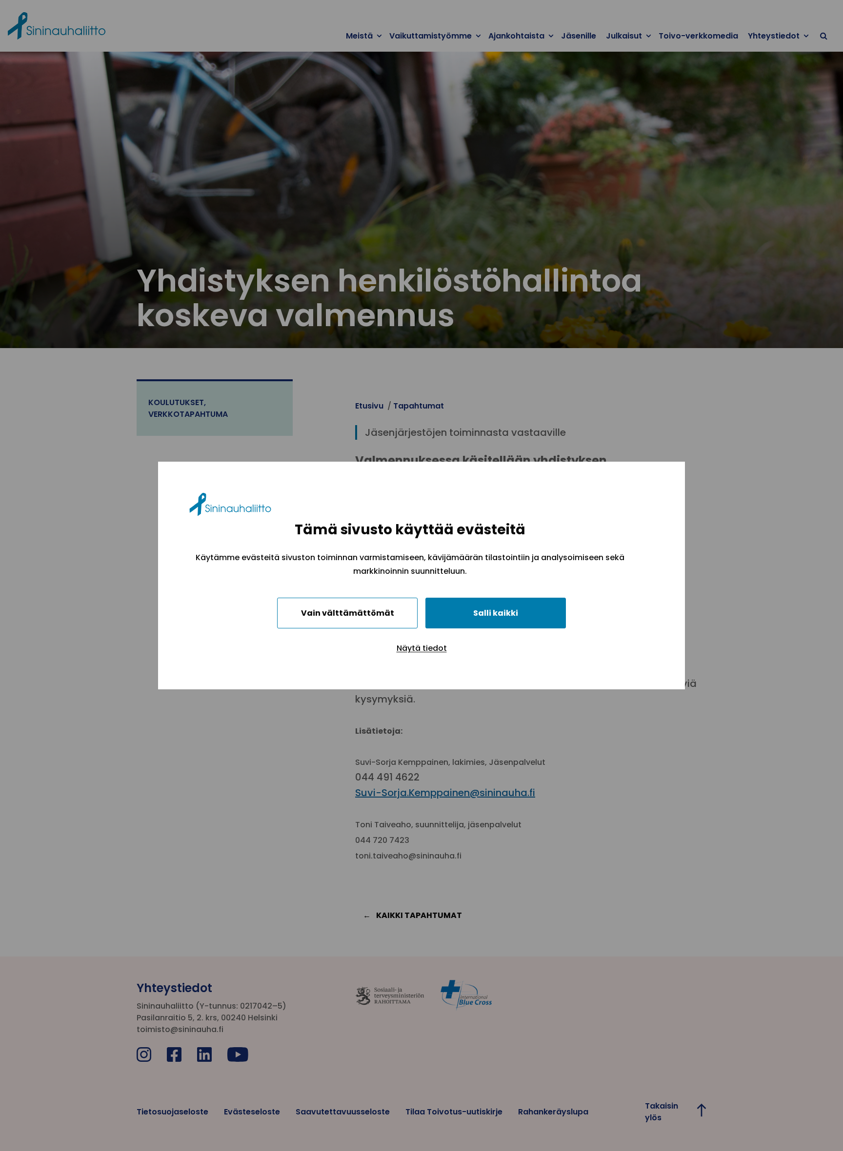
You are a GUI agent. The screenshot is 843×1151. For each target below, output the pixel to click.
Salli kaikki (495, 613)
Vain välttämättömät (347, 613)
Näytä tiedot (422, 648)
